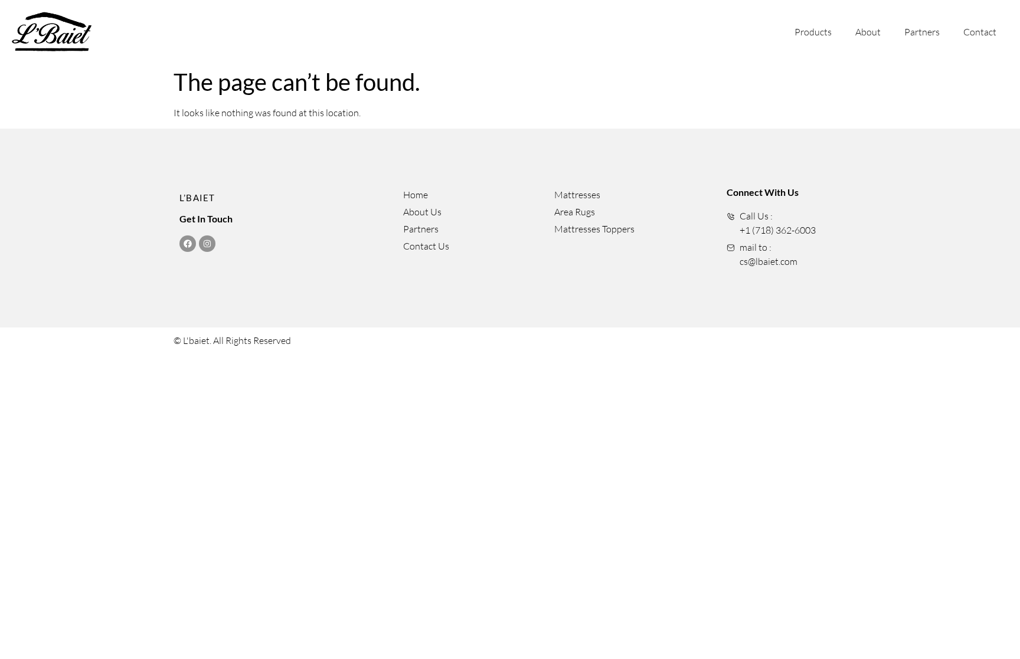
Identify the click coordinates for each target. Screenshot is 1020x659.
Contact (979, 32)
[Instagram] (207, 243)
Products (813, 32)
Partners (922, 32)
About (868, 32)
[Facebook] (187, 243)
